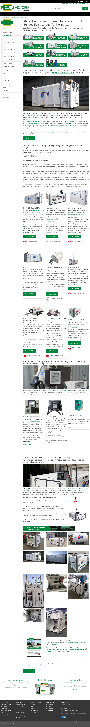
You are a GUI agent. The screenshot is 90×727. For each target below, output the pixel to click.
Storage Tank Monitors (9, 66)
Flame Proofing (6, 84)
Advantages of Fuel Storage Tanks (11, 70)
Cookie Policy (11, 723)
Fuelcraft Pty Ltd (34, 710)
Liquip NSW (48, 706)
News (32, 14)
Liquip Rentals (6, 97)
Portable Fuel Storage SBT (10, 39)
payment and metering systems (65, 125)
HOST (55, 72)
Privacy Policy (4, 723)
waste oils (54, 115)
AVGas (33, 115)
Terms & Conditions (35, 712)
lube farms (26, 226)
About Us (33, 704)
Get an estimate (49, 710)
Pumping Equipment (7, 32)
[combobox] (68, 8)
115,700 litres (71, 121)
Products (10, 14)
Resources (55, 14)
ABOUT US (26, 14)
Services (4, 94)
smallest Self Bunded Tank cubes (34, 121)
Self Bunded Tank (66, 72)
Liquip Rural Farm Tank (9, 56)
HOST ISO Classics (39, 210)
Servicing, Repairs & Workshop (20, 713)
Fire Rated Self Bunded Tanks (10, 52)
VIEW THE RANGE (28, 444)
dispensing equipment (74, 489)
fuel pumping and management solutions (58, 390)
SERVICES (17, 14)
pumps (82, 489)
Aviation (4, 87)
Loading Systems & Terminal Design (20, 705)
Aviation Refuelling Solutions (20, 716)
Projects (38, 14)
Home (3, 14)
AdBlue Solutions (5, 712)
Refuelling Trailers (8, 63)
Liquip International (50, 708)
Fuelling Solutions (6, 90)
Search (85, 8)
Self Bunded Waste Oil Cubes (10, 59)
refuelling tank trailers (34, 123)
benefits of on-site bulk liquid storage (44, 132)
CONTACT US (64, 14)
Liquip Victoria (49, 704)
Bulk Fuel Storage (7, 35)
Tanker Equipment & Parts (9, 77)
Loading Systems (6, 80)
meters (86, 489)
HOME (4, 17)
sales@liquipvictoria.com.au (82, 3)
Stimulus (76, 723)
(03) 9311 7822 (70, 3)
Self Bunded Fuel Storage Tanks (20, 17)
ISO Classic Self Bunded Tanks (10, 46)
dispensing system (46, 125)
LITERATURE (46, 14)
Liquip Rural (5, 28)
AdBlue (4, 73)
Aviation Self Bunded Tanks (10, 49)
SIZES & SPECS (29, 236)
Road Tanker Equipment (6, 704)
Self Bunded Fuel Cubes (9, 42)
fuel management (30, 490)
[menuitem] (5, 17)
